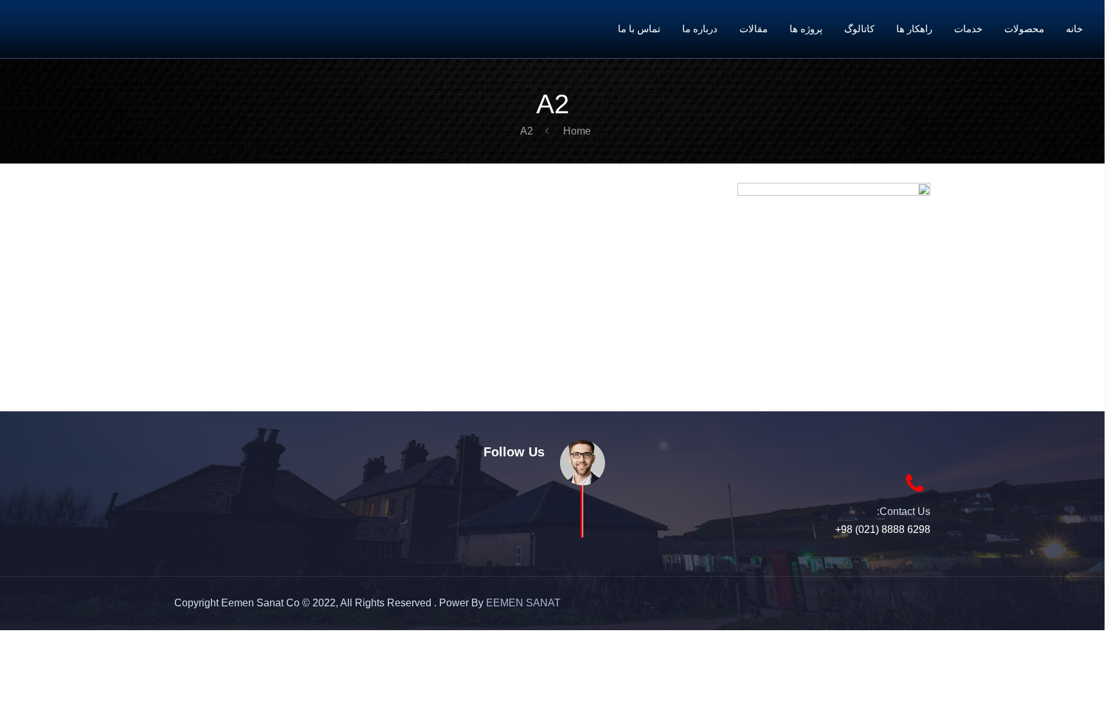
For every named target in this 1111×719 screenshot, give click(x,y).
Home (577, 131)
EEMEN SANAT (523, 602)
